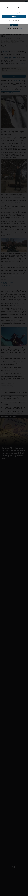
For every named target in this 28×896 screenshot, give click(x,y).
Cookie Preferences (14, 20)
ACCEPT (14, 16)
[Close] (25, 4)
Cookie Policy (18, 13)
